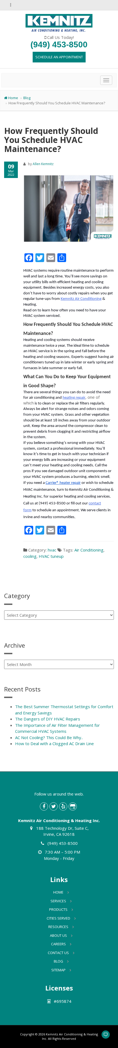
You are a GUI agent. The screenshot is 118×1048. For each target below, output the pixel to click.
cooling (29, 556)
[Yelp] (63, 806)
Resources (58, 926)
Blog (26, 97)
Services (58, 900)
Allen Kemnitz (43, 164)
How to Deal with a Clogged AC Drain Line (54, 743)
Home (13, 97)
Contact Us (58, 952)
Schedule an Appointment (59, 56)
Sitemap (58, 969)
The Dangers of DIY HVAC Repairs (47, 719)
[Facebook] (44, 806)
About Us (58, 935)
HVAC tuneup (51, 556)
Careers (58, 943)
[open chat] (103, 1037)
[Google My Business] (73, 806)
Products (58, 909)
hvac (52, 550)
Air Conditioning (88, 550)
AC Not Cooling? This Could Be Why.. (49, 737)
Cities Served (58, 918)
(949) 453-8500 (59, 44)
